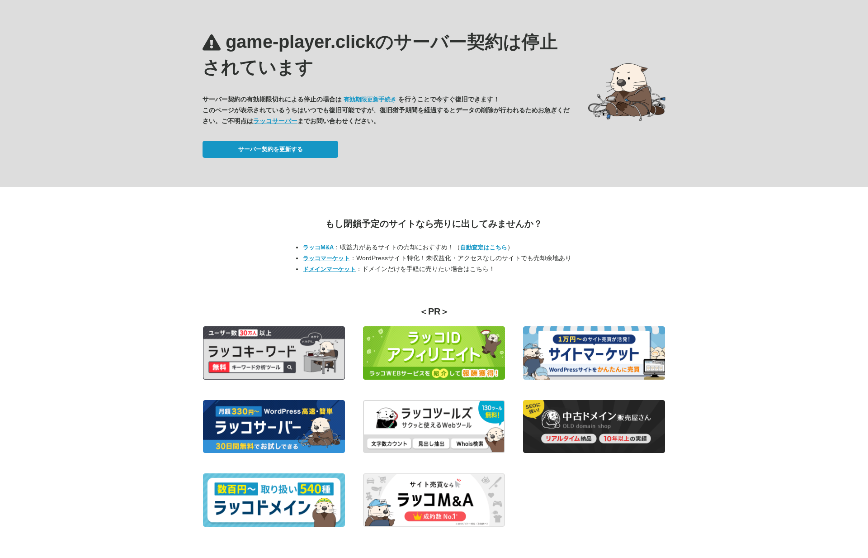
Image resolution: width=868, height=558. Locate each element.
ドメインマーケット (329, 269)
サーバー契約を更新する (270, 149)
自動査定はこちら (483, 247)
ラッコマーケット (326, 258)
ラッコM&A (318, 247)
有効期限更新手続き (370, 99)
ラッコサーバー (275, 120)
